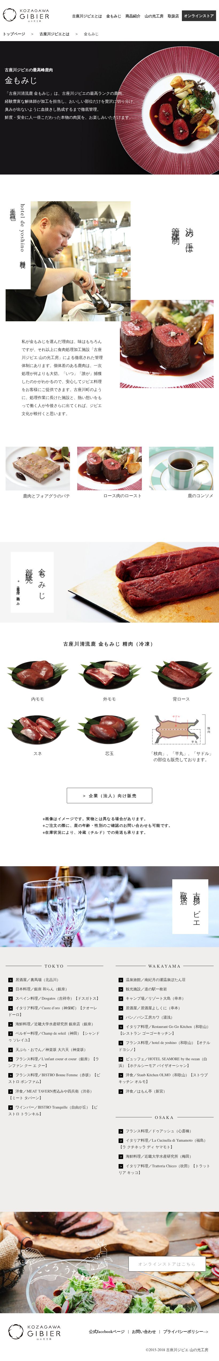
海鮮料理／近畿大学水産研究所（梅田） (159, 1156)
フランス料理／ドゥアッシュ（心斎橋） (159, 1130)
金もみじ (113, 16)
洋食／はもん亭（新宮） (146, 1091)
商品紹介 (133, 16)
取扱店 (173, 16)
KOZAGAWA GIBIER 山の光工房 (26, 16)
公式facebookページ (107, 1332)
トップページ (14, 34)
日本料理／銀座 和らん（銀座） (42, 988)
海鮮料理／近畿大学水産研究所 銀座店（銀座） (55, 1023)
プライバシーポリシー (183, 1332)
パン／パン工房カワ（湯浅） (150, 1017)
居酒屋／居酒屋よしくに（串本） (154, 1007)
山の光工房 (154, 16)
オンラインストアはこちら (167, 1264)
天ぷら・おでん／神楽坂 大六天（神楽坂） (51, 1049)
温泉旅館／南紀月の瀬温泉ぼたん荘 (156, 979)
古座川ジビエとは (87, 16)
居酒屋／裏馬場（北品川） (37, 979)
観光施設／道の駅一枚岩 (146, 988)
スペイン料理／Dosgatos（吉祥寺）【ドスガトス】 (57, 998)
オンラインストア (199, 15)
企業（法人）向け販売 (113, 795)
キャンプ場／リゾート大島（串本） (156, 998)
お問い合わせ (144, 1332)
